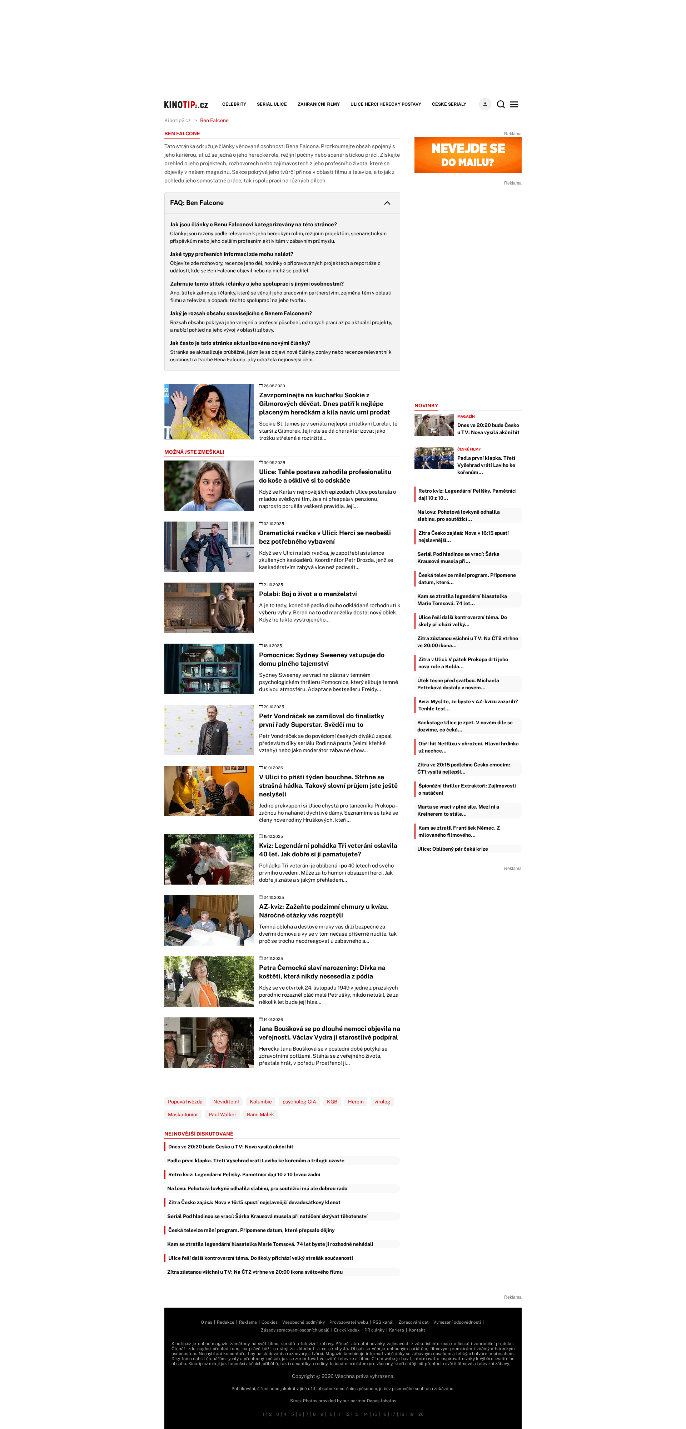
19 (411, 1414)
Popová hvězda (185, 1102)
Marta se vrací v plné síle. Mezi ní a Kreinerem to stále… (458, 810)
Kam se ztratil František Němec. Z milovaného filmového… (459, 831)
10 (330, 1414)
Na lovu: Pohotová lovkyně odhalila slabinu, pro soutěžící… (458, 515)
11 (338, 1414)
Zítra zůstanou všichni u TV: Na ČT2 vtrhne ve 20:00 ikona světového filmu (255, 1272)
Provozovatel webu (348, 1322)
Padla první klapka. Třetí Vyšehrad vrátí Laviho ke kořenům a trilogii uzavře (255, 1160)
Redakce (225, 1322)
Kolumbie (261, 1102)
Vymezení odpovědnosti (457, 1322)
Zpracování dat (413, 1322)
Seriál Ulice (272, 104)
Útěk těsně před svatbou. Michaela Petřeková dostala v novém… (458, 684)
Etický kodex (347, 1330)
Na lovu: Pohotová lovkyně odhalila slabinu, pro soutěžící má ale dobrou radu (257, 1188)
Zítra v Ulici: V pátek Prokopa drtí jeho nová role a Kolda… (463, 662)
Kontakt (417, 1330)
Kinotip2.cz (177, 120)
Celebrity (234, 104)
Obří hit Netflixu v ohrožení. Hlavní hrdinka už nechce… (468, 747)
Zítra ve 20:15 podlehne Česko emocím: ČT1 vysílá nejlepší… (463, 768)
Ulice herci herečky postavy (386, 104)
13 (356, 1414)
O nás (206, 1322)
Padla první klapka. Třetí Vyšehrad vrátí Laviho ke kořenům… (486, 465)
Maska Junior (183, 1114)
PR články (374, 1330)
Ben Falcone (214, 120)
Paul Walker (222, 1114)
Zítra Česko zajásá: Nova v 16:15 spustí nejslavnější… (463, 536)
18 (402, 1414)
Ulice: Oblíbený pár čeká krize (452, 849)
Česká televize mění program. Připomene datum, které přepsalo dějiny (251, 1230)
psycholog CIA (299, 1102)
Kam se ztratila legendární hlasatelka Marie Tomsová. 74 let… (462, 599)
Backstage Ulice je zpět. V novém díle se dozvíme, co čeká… (465, 726)
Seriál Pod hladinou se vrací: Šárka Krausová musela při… (458, 557)
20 (420, 1414)
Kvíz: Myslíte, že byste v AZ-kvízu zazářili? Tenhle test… (468, 705)
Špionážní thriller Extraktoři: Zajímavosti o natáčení (467, 789)
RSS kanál (383, 1322)
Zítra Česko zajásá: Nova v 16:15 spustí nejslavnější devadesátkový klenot (254, 1202)
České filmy (469, 449)
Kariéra (396, 1330)
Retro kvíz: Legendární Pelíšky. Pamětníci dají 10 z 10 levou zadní (244, 1174)
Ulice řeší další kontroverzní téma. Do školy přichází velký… (462, 620)
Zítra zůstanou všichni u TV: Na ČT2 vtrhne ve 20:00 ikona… (467, 641)
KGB (332, 1102)
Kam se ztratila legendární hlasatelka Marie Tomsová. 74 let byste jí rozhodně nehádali (270, 1244)
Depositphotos (381, 1400)
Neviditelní (226, 1102)
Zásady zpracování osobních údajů (295, 1330)
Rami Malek (260, 1114)
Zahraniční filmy (319, 104)
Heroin (356, 1102)
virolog (382, 1102)
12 (347, 1414)
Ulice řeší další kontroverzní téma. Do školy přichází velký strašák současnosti (260, 1258)
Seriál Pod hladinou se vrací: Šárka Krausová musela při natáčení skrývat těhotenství (267, 1216)
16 (384, 1414)
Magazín (466, 416)
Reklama (248, 1322)
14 (365, 1414)
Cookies (270, 1322)
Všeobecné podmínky (303, 1322)
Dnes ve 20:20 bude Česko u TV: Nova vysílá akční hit (230, 1146)
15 (375, 1414)
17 (393, 1414)
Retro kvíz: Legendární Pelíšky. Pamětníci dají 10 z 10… (467, 494)
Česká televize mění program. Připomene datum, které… (467, 578)
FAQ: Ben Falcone (197, 202)
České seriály (449, 104)
